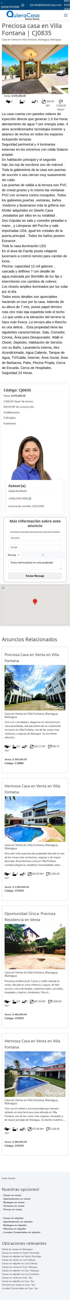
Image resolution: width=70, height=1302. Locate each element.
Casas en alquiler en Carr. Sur (18, 1281)
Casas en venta (12, 1195)
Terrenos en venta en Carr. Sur (18, 1284)
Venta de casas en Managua (17, 1249)
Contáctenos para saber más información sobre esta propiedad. (35, 532)
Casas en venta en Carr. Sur (17, 1277)
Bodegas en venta (13, 1202)
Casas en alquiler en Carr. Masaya (20, 1270)
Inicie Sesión (8, 1178)
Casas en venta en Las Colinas (18, 1260)
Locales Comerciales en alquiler (21, 1232)
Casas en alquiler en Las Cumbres (20, 1274)
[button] (7, 69)
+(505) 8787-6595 (18, 498)
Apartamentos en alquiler (18, 1221)
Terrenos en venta (13, 1206)
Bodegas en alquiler (15, 1225)
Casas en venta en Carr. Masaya (19, 1267)
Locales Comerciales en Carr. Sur (20, 1288)
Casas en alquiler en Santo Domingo (21, 1256)
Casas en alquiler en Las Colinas (19, 1263)
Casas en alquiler (13, 1218)
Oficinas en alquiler (14, 1228)
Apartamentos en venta (16, 1198)
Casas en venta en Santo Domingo (20, 1252)
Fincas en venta (12, 1209)
